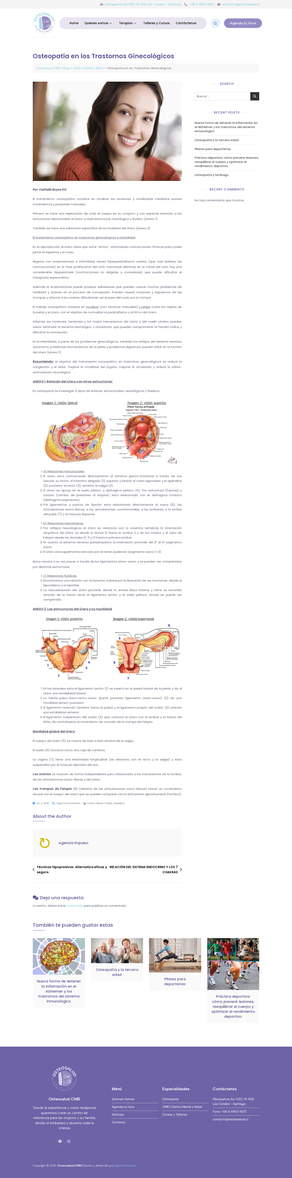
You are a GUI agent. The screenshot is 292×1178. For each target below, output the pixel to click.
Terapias (126, 23)
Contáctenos (186, 23)
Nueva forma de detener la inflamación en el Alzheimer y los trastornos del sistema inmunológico (226, 127)
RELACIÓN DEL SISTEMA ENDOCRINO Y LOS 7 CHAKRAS (144, 869)
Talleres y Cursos (156, 23)
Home (74, 23)
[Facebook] (60, 1141)
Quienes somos (96, 23)
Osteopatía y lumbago (212, 175)
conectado (75, 906)
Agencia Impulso (73, 842)
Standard (118, 803)
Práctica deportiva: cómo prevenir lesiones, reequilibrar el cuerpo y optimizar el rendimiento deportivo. (227, 162)
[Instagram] (69, 1141)
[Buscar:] (227, 96)
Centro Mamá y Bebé (99, 803)
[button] (215, 23)
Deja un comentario (68, 803)
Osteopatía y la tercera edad (217, 140)
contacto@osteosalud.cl (240, 4)
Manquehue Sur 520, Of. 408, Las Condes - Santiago (143, 4)
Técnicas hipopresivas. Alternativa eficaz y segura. (72, 869)
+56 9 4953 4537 (201, 4)
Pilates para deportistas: (213, 149)
